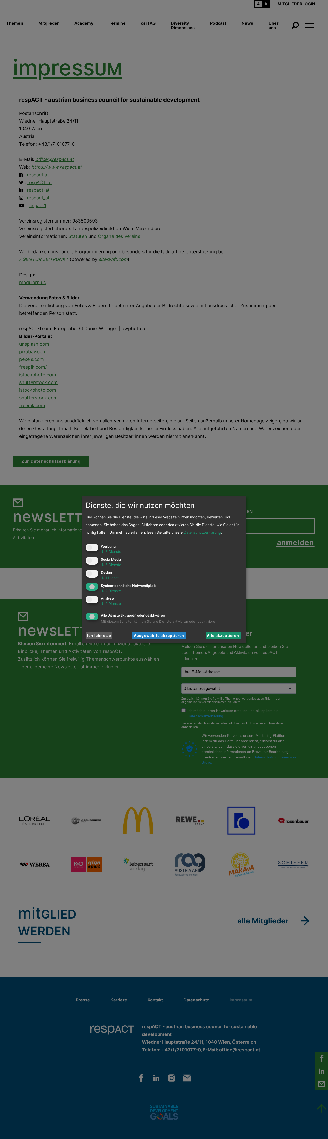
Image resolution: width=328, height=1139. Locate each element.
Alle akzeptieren (223, 635)
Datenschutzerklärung (202, 532)
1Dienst (110, 578)
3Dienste (111, 551)
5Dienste (111, 564)
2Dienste (111, 591)
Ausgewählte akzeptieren (159, 635)
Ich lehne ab (99, 635)
